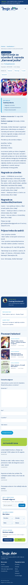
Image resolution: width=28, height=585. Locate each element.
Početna (3, 46)
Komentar (4, 388)
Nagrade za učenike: (10, 105)
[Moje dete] (9, 9)
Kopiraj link (4, 74)
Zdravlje (17, 518)
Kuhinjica (17, 573)
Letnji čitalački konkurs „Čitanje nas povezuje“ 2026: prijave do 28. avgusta (12, 451)
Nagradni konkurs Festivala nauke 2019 (17, 354)
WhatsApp (17, 70)
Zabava (17, 523)
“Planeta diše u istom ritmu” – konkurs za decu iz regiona (18, 342)
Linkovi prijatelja (5, 566)
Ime (2, 410)
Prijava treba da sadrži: (10, 110)
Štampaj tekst (8, 539)
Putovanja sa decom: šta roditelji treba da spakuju (14, 487)
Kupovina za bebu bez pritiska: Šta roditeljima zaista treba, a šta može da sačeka (12, 476)
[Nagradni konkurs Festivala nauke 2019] (5, 354)
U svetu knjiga (18, 575)
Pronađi (22, 505)
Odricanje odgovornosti (7, 569)
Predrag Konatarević (9, 64)
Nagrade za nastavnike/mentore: (13, 107)
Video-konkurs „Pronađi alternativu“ (18, 365)
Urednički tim (4, 571)
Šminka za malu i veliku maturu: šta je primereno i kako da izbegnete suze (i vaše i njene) (12, 463)
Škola (5, 523)
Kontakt (3, 564)
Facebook (10, 70)
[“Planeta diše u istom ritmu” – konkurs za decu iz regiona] (5, 342)
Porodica (6, 518)
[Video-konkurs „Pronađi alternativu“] (5, 367)
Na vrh (19, 539)
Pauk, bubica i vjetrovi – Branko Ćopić (13, 314)
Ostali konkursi (10, 46)
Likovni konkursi (15, 338)
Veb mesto (4, 424)
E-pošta (24, 70)
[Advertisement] (14, 27)
